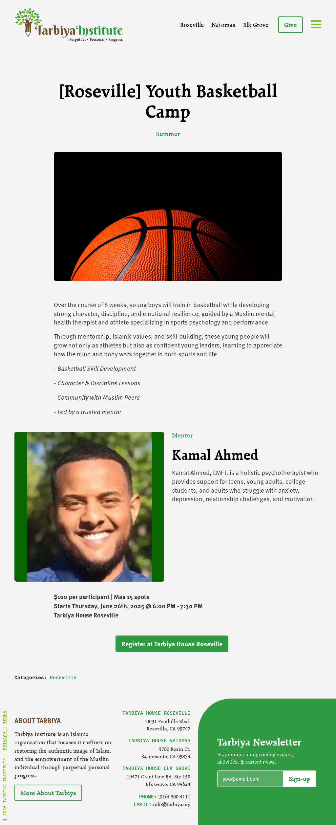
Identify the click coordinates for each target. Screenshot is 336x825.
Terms (4, 717)
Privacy (4, 739)
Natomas (223, 24)
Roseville (192, 24)
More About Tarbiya (48, 793)
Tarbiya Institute (68, 25)
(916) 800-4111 (174, 796)
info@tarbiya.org (171, 804)
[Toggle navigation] (317, 25)
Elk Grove (255, 24)
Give (290, 25)
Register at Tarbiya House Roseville (171, 643)
